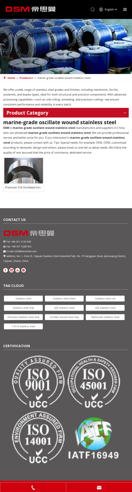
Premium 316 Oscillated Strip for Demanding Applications (23, 188)
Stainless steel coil (105, 298)
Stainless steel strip (23, 307)
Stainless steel (23, 298)
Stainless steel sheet (64, 298)
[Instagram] (23, 270)
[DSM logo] (29, 233)
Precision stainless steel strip (23, 317)
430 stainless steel (64, 307)
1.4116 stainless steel (23, 326)
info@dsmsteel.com (25, 251)
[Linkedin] (11, 270)
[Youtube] (17, 270)
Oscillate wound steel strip (64, 317)
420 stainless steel (105, 307)
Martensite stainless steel (105, 317)
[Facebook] (5, 270)
